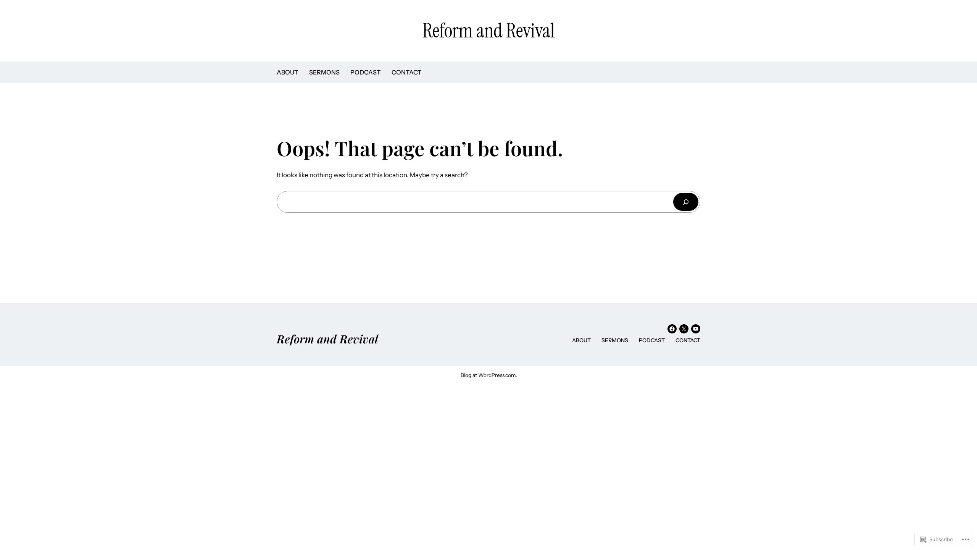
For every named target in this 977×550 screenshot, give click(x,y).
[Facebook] (672, 328)
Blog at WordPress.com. (489, 375)
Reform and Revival (488, 31)
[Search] (685, 202)
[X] (683, 328)
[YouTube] (695, 328)
